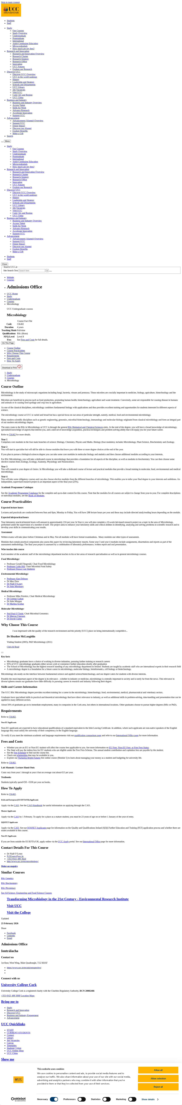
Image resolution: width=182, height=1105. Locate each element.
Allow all (158, 1070)
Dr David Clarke (14, 618)
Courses (10, 301)
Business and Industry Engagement (22, 1015)
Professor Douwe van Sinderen (21, 569)
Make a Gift (18, 133)
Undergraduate (19, 36)
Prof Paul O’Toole (15, 613)
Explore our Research (22, 69)
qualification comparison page (87, 735)
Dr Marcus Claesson (16, 616)
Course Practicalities (16, 350)
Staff (9, 23)
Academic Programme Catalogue (23, 493)
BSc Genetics (7, 878)
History (16, 79)
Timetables (11, 1045)
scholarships (22, 755)
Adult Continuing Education (25, 43)
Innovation (17, 64)
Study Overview (20, 33)
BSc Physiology (8, 888)
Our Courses (18, 30)
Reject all (158, 1087)
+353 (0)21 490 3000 (10, 995)
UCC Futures (19, 66)
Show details (148, 1099)
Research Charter (20, 56)
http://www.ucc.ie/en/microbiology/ (23, 861)
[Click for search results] (50, 271)
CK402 (12, 434)
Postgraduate (18, 38)
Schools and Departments (24, 84)
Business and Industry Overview (27, 102)
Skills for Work (19, 108)
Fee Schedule (20, 752)
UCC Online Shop (15, 1050)
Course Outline (13, 348)
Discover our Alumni (22, 128)
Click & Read (13, 647)
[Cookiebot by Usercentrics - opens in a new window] (18, 1099)
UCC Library (19, 87)
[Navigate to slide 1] (2, 652)
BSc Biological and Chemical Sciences (85, 427)
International (18, 41)
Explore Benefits (20, 131)
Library (10, 1038)
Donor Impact (19, 126)
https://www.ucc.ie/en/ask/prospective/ (24, 967)
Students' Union (14, 1048)
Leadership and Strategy (23, 82)
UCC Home (12, 294)
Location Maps (27, 995)
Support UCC (19, 115)
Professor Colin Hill (16, 566)
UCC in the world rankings (25, 77)
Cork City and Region (22, 95)
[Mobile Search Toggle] (2, 141)
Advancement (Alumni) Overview (28, 120)
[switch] (82, 1099)
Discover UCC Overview (24, 74)
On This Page (8, 343)
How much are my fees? (23, 48)
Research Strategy (21, 59)
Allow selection (158, 1078)
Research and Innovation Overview (28, 54)
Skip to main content (10, 2)
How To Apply (13, 361)
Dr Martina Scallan (15, 604)
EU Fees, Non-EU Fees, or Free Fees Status (129, 747)
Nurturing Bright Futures (29, 758)
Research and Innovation (18, 1010)
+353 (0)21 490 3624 (16, 859)
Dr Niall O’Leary (14, 584)
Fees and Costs (27, 340)
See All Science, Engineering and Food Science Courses (26, 893)
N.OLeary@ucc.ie (15, 856)
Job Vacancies (19, 90)
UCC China (18, 97)
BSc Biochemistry (9, 883)
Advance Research (21, 110)
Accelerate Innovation (22, 113)
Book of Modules (36, 495)
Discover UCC (13, 1013)
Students (11, 20)
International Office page (127, 735)
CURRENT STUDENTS (18, 1032)
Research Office (20, 61)
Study (9, 296)
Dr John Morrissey (15, 586)
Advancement (13, 1018)
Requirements (13, 356)
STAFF (10, 1030)
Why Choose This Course (18, 353)
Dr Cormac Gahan (15, 598)
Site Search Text (11, 270)
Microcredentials (20, 46)
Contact (10, 1035)
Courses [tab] (10, 280)
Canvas (10, 1043)
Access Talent (19, 105)
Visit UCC (17, 92)
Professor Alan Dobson (17, 578)
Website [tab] (10, 277)
